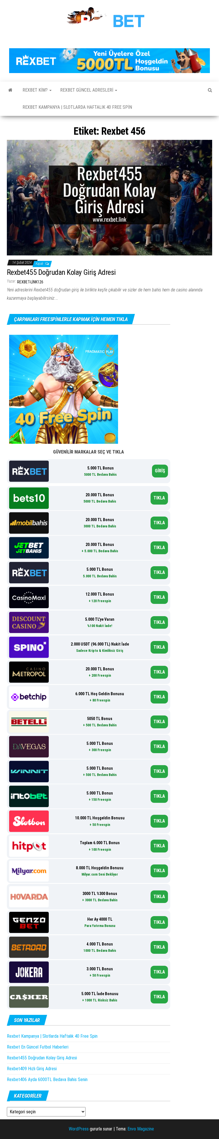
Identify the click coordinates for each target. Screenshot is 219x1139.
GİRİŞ (160, 470)
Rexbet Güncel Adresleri (87, 90)
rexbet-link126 (30, 282)
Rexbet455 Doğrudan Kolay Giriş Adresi (61, 272)
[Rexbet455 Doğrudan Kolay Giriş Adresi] (109, 197)
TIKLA (159, 498)
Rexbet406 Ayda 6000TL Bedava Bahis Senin (47, 1079)
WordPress (79, 1129)
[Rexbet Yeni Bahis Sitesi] (10, 90)
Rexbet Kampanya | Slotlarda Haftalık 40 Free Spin (77, 107)
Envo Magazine (140, 1129)
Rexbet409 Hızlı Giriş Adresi (32, 1068)
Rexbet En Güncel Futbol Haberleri (37, 1047)
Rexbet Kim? (36, 90)
